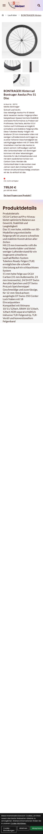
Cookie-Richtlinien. (18, 823)
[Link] (4, 5)
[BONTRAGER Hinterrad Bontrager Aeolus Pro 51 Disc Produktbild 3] (21, 80)
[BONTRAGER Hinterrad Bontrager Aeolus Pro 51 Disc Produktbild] (21, 40)
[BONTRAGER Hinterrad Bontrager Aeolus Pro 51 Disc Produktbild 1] (12, 66)
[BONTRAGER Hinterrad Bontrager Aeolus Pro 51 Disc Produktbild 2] (30, 66)
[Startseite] (3, 15)
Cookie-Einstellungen (8, 829)
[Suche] (39, 5)
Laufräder (12, 15)
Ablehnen (23, 828)
